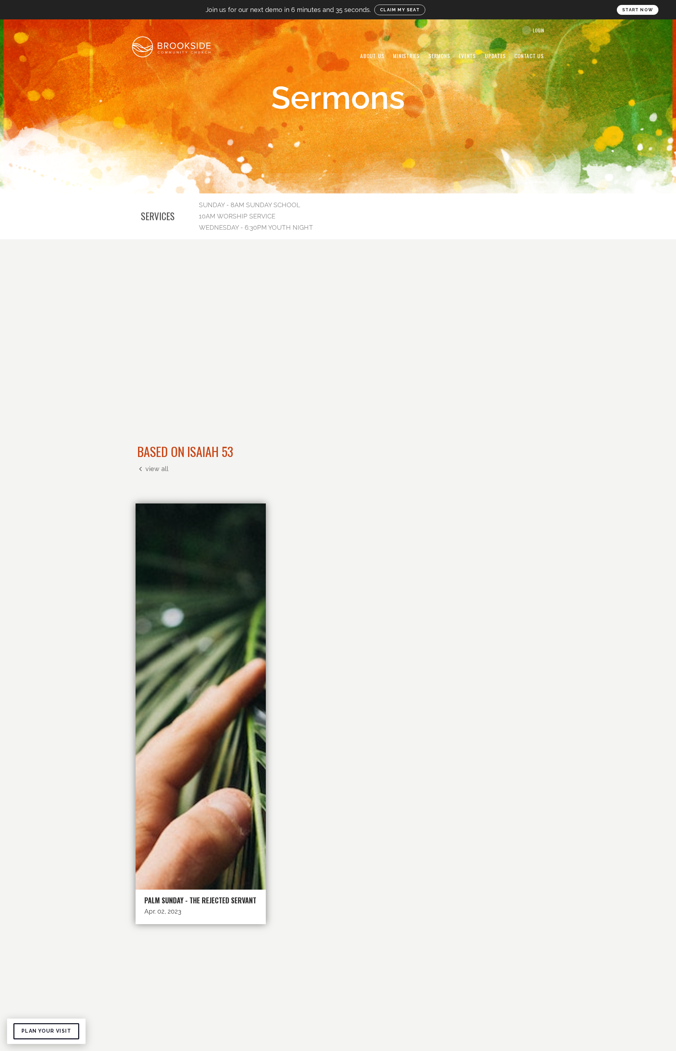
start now (637, 9)
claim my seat (400, 9)
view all (156, 468)
